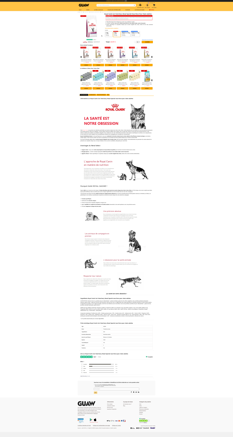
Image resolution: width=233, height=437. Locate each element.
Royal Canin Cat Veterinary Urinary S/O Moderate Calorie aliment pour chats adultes (147, 60)
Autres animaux (98, 9)
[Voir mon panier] (154, 5)
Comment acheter (111, 405)
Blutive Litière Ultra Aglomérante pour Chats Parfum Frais (98, 83)
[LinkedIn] (138, 392)
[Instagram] (133, 392)
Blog (124, 405)
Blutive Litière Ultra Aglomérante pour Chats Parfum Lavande (110, 83)
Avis (108, 94)
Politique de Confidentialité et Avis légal (101, 425)
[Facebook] (131, 392)
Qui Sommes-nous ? (127, 404)
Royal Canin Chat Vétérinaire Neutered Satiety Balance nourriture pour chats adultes (122, 60)
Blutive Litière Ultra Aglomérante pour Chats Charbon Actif (86, 83)
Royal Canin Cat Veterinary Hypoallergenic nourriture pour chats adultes (134, 60)
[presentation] (81, 57)
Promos (140, 414)
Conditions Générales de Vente (84, 425)
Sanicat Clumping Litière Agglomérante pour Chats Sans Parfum (147, 83)
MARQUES (127, 9)
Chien (140, 405)
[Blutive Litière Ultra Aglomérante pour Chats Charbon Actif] (86, 76)
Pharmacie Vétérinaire (114, 9)
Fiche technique (101, 94)
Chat (80, 9)
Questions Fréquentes (111, 409)
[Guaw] (84, 5)
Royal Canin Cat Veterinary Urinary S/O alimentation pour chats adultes (98, 60)
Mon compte (109, 404)
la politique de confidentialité (107, 384)
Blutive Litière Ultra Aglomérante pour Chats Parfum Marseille (134, 83)
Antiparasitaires (139, 9)
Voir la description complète (111, 28)
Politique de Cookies (116, 425)
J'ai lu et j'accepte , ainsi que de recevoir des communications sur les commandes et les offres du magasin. (105, 385)
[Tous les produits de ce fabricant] (85, 42)
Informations (84, 94)
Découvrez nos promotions (147, 39)
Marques (141, 412)
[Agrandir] (102, 36)
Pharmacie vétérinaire (144, 409)
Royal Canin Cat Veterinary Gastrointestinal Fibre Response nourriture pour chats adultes (110, 60)
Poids (106, 30)
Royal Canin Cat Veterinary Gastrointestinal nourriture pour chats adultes (86, 60)
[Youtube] (136, 392)
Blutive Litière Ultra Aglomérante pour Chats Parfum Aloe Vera (122, 83)
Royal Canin (85, 130)
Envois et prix (110, 407)
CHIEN (87, 9)
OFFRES (152, 9)
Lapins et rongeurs (143, 407)
